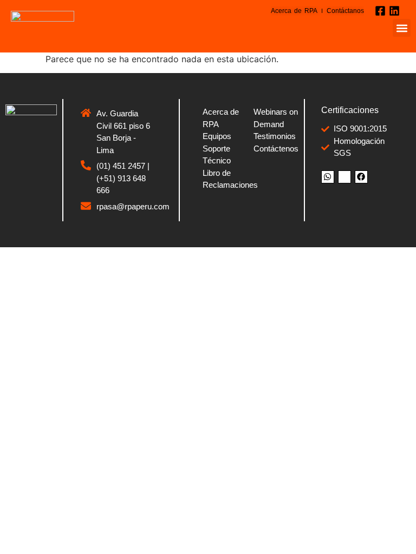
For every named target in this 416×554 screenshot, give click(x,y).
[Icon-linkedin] (344, 176)
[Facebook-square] (380, 10)
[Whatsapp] (327, 176)
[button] (402, 28)
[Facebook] (361, 176)
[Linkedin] (394, 10)
